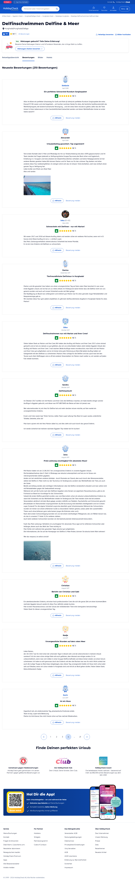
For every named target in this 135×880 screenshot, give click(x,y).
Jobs (97, 845)
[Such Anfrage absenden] (56, 8)
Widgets (37, 837)
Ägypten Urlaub (18, 16)
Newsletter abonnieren (11, 848)
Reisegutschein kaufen (11, 852)
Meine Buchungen (10, 833)
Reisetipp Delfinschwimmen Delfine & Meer (85, 16)
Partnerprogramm (41, 841)
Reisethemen (100, 848)
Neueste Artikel (100, 852)
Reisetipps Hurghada (62, 16)
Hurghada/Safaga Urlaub (32, 16)
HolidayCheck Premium (12, 856)
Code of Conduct (40, 845)
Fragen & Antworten (10, 841)
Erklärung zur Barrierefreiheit (75, 860)
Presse (97, 841)
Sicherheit (68, 864)
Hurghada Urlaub (47, 16)
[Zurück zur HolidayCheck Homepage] (10, 8)
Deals (6, 2)
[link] (94, 8)
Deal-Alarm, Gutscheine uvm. (14, 845)
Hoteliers (37, 833)
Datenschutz (69, 841)
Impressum (69, 867)
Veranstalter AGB (71, 833)
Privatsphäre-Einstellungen (75, 845)
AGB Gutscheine (71, 856)
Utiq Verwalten (70, 848)
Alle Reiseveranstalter (11, 864)
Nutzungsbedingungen (73, 837)
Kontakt (110, 2)
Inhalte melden (8, 867)
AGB (66, 852)
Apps (5, 860)
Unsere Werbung (101, 837)
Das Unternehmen (102, 833)
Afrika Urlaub (6, 16)
